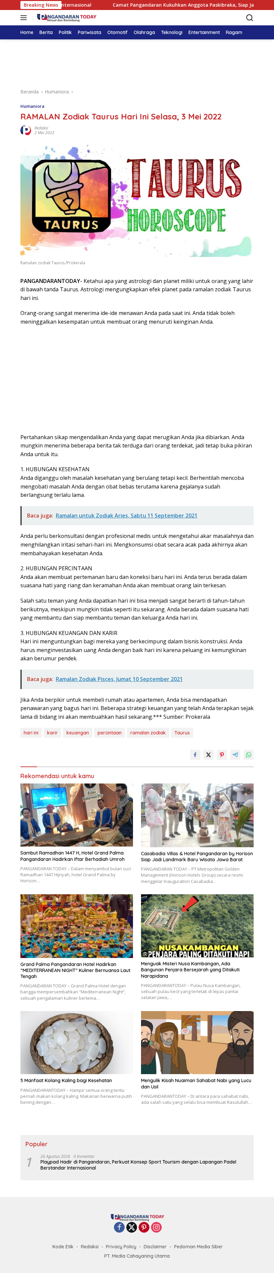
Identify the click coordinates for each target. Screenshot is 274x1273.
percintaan (110, 733)
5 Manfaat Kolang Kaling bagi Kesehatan (66, 1080)
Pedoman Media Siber (198, 1247)
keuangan (77, 733)
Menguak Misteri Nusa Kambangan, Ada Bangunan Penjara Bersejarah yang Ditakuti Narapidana (190, 970)
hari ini (31, 733)
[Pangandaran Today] (65, 18)
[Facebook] (119, 1228)
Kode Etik (63, 1247)
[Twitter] (131, 1228)
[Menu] (24, 17)
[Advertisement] (137, 62)
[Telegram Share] (235, 755)
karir (52, 733)
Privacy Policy (121, 1247)
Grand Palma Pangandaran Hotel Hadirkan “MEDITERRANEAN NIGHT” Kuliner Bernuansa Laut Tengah (75, 970)
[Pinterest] (144, 1228)
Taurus (182, 733)
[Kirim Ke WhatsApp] (249, 755)
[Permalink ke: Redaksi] (25, 130)
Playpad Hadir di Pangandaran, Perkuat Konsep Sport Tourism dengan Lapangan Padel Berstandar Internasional (138, 1165)
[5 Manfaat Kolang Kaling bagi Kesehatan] (76, 1042)
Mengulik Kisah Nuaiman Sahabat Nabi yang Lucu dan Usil (196, 1083)
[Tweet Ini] (208, 755)
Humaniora (32, 106)
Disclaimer (155, 1247)
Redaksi (41, 128)
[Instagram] (156, 1228)
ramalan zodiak (148, 733)
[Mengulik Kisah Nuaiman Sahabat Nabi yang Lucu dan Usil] (197, 1042)
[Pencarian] (250, 17)
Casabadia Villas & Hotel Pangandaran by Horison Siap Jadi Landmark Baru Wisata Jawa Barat (197, 857)
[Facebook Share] (195, 755)
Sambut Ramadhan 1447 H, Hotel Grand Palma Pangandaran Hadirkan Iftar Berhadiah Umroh (72, 856)
